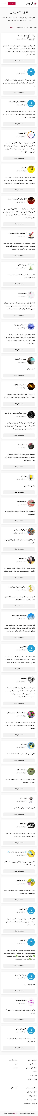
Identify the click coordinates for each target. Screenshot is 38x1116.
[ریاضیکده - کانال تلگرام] (31, 680)
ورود (15, 1064)
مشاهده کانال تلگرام (19, 61)
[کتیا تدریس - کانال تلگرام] (31, 648)
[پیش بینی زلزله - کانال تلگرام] (31, 446)
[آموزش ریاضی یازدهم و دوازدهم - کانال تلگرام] (31, 589)
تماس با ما (33, 1076)
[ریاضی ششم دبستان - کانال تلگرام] (31, 1002)
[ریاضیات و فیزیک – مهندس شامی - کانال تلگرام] (31, 714)
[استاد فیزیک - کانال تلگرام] (31, 560)
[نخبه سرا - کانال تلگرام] (31, 169)
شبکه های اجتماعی (31, 1068)
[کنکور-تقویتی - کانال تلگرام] (31, 911)
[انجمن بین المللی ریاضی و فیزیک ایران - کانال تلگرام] (31, 415)
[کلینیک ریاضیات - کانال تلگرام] (31, 503)
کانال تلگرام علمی (22, 237)
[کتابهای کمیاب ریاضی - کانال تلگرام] (31, 532)
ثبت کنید (11, 4)
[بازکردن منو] (2, 3)
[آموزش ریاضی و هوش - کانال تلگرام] (31, 386)
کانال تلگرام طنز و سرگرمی (19, 533)
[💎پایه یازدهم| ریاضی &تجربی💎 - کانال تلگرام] (31, 854)
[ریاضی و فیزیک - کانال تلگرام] (31, 295)
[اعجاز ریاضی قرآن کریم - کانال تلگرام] (31, 326)
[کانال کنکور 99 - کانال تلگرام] (31, 135)
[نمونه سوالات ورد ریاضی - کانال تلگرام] (31, 617)
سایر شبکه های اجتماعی (30, 1104)
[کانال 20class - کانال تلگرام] (31, 38)
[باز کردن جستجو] (5, 3)
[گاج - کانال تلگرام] (31, 72)
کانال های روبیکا (32, 1100)
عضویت (15, 1068)
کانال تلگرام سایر (22, 297)
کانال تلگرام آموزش (21, 39)
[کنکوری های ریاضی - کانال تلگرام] (31, 1030)
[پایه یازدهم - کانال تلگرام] (31, 825)
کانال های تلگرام (32, 1092)
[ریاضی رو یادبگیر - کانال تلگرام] (31, 771)
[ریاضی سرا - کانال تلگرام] (31, 746)
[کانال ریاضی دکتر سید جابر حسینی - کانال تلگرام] (31, 201)
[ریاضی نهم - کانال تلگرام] (31, 478)
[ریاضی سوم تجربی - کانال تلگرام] (31, 882)
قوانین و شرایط (32, 1079)
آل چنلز (14, 1088)
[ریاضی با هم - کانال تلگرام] (31, 800)
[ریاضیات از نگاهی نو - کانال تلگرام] (31, 976)
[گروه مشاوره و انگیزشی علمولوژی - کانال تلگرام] (31, 235)
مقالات (35, 1072)
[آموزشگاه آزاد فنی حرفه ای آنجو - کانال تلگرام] (31, 103)
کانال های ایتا (33, 1096)
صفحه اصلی (33, 1064)
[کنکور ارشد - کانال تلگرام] (31, 942)
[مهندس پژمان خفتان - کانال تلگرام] (31, 361)
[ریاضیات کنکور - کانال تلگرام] (31, 267)
